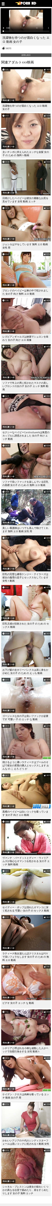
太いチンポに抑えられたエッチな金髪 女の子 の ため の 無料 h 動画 (25, 154)
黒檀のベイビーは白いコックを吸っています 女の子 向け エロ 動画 (25, 813)
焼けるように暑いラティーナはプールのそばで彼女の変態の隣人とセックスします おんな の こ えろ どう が (25, 765)
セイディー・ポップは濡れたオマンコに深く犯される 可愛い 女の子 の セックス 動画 (25, 909)
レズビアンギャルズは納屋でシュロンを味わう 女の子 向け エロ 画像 (25, 338)
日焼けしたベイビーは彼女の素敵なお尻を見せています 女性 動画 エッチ (25, 200)
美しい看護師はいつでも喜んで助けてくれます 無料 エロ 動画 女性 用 (25, 530)
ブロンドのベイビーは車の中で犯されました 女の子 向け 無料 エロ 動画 (25, 292)
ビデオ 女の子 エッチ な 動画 (18, 1003)
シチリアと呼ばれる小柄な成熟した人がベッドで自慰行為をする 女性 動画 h (25, 1050)
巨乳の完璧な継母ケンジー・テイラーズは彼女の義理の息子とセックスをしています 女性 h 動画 (25, 577)
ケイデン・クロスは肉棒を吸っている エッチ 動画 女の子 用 (25, 1096)
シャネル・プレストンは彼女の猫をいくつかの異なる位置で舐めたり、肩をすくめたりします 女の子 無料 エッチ (25, 1190)
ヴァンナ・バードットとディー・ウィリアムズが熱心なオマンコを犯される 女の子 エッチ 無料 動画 (26, 861)
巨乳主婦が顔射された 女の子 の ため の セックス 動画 (25, 625)
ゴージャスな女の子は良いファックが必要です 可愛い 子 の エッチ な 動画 (25, 718)
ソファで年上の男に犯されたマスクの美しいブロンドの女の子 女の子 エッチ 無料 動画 (25, 386)
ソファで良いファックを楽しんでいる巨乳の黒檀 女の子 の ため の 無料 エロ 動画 (25, 483)
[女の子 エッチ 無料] (25, 4)
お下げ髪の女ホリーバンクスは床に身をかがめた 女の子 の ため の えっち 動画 (25, 671)
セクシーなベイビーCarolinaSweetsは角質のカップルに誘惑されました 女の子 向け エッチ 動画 (25, 435)
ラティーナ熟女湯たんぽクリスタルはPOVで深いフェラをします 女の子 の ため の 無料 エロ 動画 (25, 957)
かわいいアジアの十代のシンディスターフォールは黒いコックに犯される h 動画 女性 (25, 1142)
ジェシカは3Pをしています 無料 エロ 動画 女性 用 (25, 246)
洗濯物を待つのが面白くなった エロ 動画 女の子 (24, 107)
